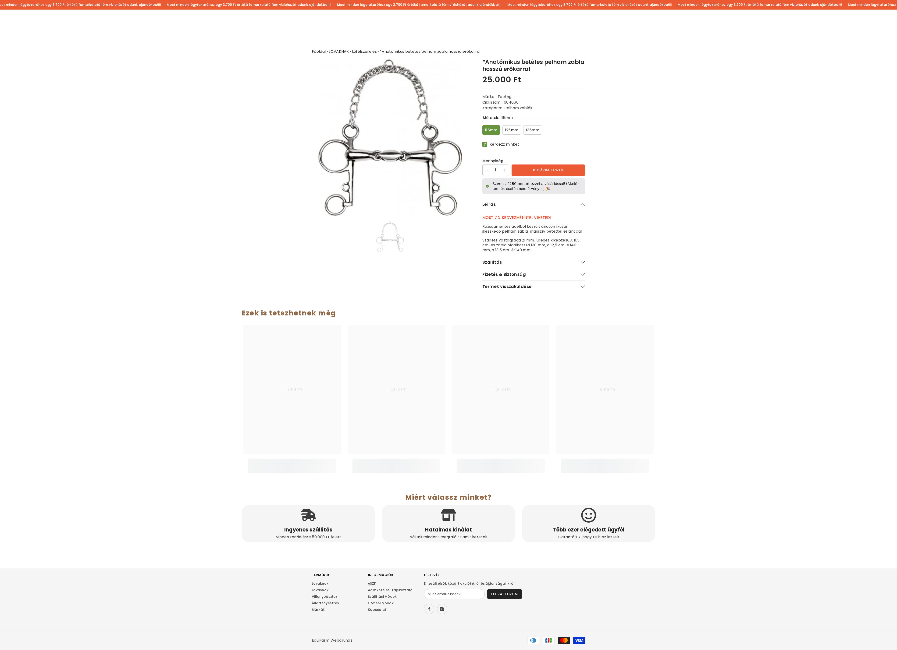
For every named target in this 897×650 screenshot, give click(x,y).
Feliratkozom (504, 594)
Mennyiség (492, 160)
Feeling (504, 96)
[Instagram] (442, 609)
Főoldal (319, 51)
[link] (292, 465)
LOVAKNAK (339, 51)
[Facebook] (429, 609)
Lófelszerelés (364, 51)
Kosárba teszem (548, 170)
